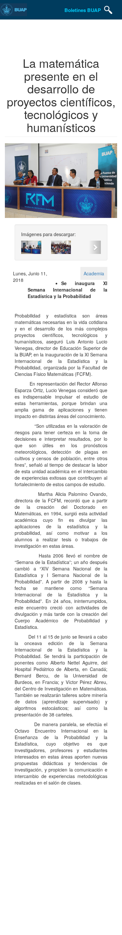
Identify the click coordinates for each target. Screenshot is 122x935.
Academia (94, 273)
